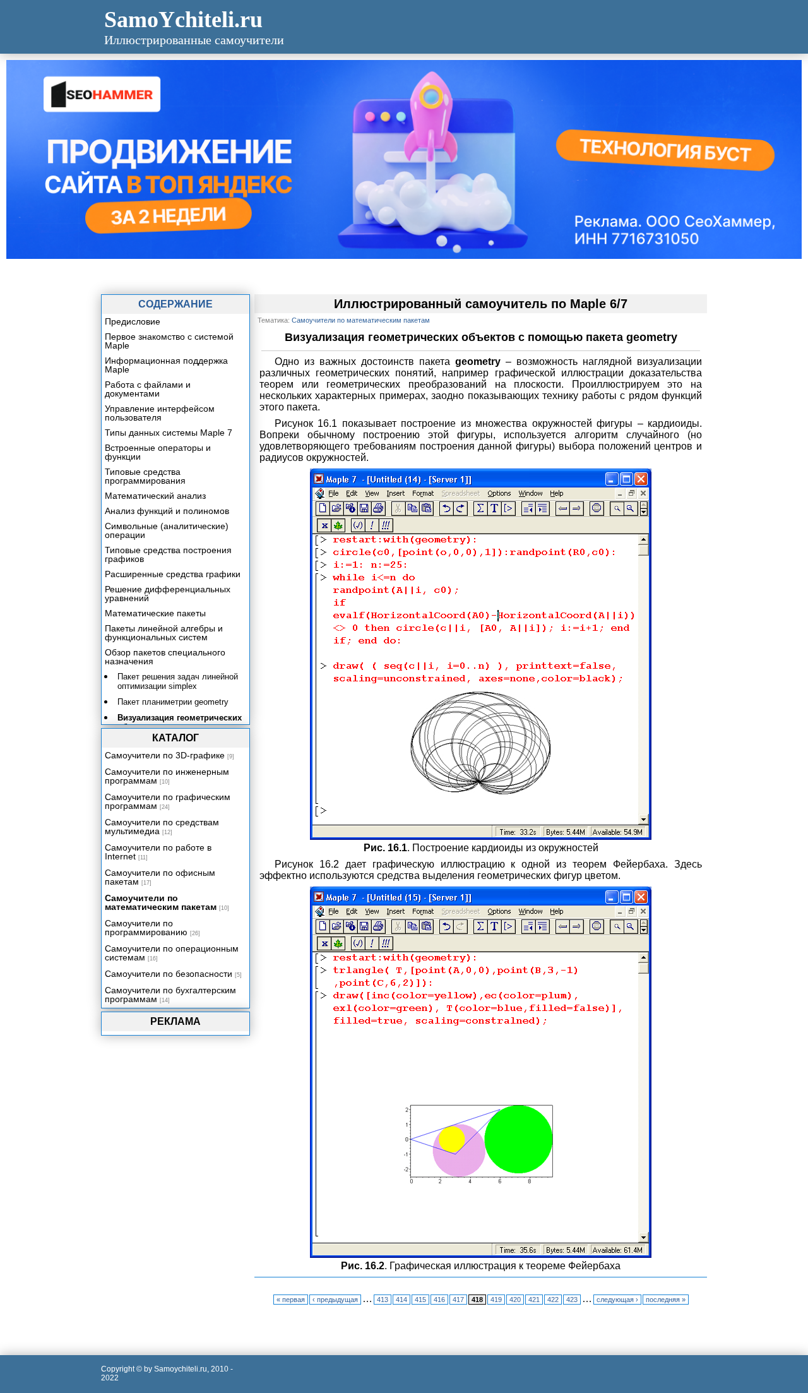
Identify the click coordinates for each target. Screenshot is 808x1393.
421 (534, 1299)
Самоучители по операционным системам (172, 952)
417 (458, 1299)
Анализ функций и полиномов (167, 511)
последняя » (666, 1299)
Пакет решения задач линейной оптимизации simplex (177, 681)
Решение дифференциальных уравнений (167, 593)
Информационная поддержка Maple (166, 365)
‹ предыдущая (335, 1299)
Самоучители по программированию (146, 927)
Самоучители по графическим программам (167, 801)
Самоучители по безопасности (168, 974)
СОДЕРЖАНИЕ (175, 304)
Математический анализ (155, 496)
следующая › (617, 1299)
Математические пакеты (155, 613)
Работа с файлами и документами (148, 389)
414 (401, 1299)
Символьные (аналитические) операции (167, 530)
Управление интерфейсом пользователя (160, 413)
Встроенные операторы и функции (158, 452)
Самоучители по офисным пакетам (160, 877)
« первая (290, 1299)
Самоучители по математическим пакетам (161, 902)
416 (439, 1299)
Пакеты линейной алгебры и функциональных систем (164, 632)
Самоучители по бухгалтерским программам (170, 994)
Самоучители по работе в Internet (158, 851)
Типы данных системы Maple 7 (168, 432)
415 (420, 1299)
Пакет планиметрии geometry (173, 702)
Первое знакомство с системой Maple (169, 341)
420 (515, 1299)
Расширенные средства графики (173, 574)
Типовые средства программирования (145, 476)
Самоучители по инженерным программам (167, 776)
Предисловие (132, 321)
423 (572, 1299)
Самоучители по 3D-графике (165, 755)
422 (553, 1299)
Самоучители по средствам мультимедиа (162, 826)
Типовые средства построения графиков (168, 554)
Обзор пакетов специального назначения (165, 656)
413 (382, 1299)
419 (496, 1299)
